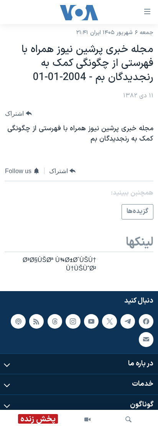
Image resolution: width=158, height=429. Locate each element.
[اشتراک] (146, 339)
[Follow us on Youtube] (91, 321)
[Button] (18, 113)
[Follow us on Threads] (55, 321)
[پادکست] (18, 321)
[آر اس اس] (36, 321)
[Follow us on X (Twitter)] (109, 321)
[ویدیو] (87, 419)
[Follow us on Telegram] (127, 321)
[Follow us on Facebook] (146, 321)
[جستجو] (128, 419)
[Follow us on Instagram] (73, 321)
